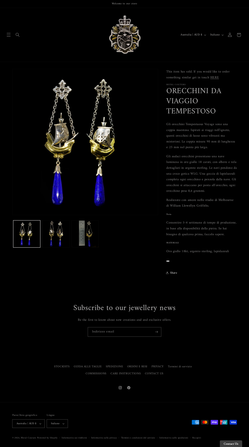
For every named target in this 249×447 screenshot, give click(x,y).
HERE (214, 77)
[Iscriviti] (156, 332)
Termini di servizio (180, 366)
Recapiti (196, 438)
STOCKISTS (62, 366)
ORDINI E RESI (137, 366)
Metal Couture (28, 438)
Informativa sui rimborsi (74, 438)
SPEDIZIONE (114, 366)
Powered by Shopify (47, 438)
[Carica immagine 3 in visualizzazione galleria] (85, 234)
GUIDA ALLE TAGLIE (88, 366)
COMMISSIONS (96, 373)
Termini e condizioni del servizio (138, 438)
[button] (8, 34)
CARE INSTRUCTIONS (125, 373)
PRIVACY (158, 366)
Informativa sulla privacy (104, 438)
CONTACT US (154, 373)
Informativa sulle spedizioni (173, 438)
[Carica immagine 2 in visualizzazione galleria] (56, 234)
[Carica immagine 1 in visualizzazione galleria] (26, 234)
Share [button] (173, 272)
